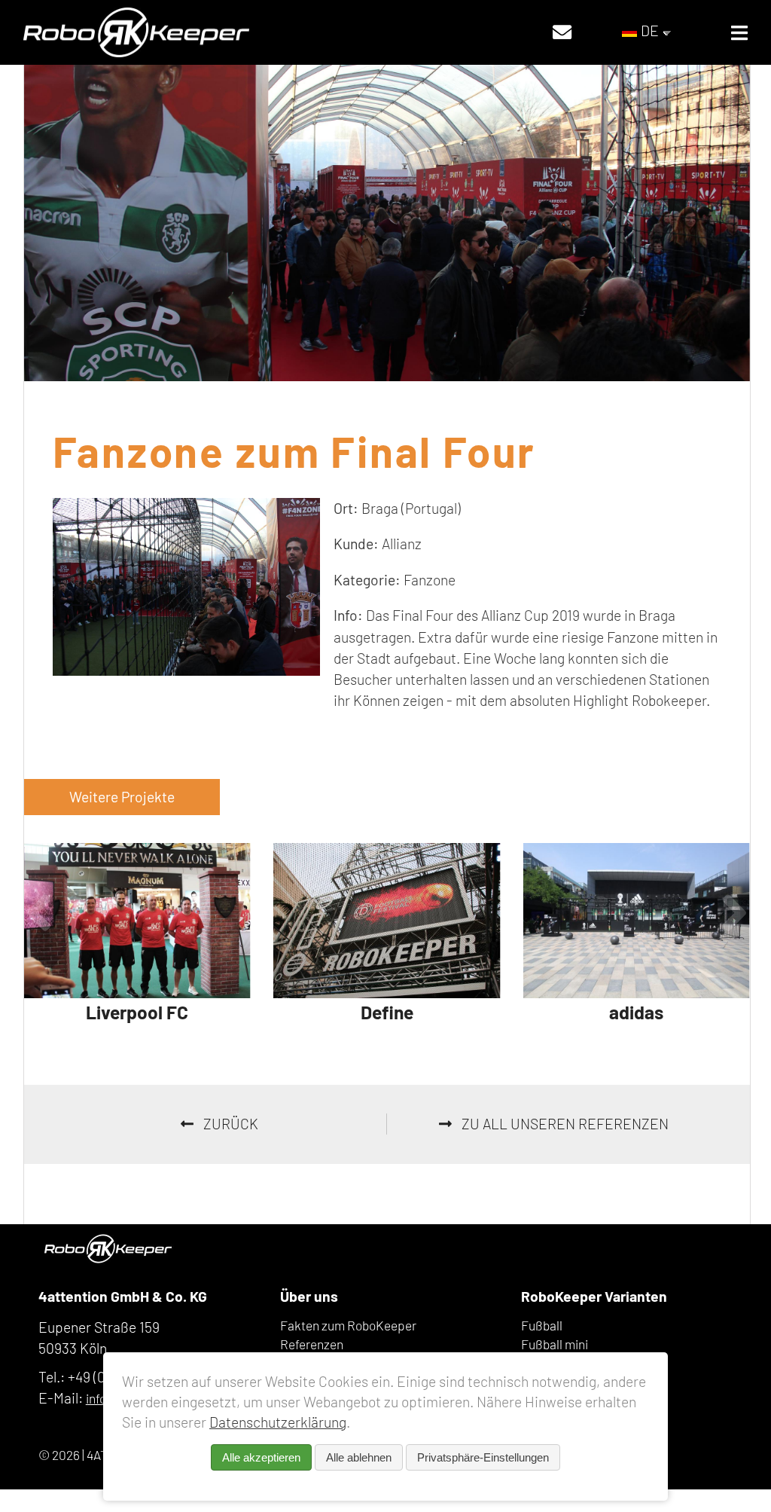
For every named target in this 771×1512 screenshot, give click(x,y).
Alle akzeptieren (261, 1457)
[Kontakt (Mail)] (562, 31)
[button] (39, 911)
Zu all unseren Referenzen (564, 1123)
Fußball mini (554, 1344)
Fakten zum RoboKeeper (348, 1325)
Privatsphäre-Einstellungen (483, 1457)
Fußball (541, 1325)
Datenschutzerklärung (277, 1422)
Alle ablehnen (359, 1457)
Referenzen (311, 1344)
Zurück (229, 1123)
